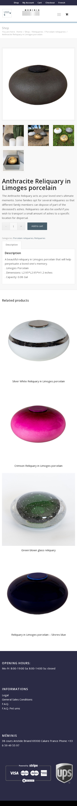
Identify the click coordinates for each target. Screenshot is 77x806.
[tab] (11, 245)
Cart (40, 2)
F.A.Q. (5, 704)
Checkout (50, 2)
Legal (5, 695)
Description (12, 244)
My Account (28, 2)
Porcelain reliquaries (23, 238)
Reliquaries (39, 238)
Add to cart (37, 226)
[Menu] (59, 14)
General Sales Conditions (17, 699)
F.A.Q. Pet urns (11, 708)
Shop (16, 2)
